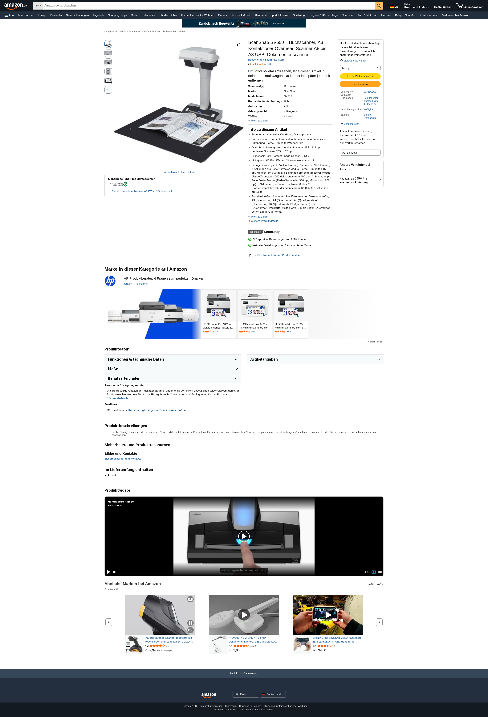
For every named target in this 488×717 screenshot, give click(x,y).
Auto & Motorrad (367, 15)
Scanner (156, 31)
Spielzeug (299, 15)
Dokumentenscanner (174, 31)
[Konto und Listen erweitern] (429, 7)
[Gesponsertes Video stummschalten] (190, 630)
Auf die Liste (349, 152)
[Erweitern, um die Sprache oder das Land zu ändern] (399, 7)
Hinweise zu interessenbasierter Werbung (285, 706)
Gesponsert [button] (373, 341)
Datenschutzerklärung (211, 706)
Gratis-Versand (429, 15)
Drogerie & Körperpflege (323, 15)
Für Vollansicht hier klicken (179, 172)
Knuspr (42, 15)
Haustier (386, 15)
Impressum (231, 706)
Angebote (98, 15)
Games (222, 15)
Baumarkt (261, 15)
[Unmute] (380, 572)
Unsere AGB (190, 706)
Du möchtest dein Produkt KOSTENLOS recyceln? (142, 191)
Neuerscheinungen (77, 15)
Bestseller (56, 15)
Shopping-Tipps (117, 15)
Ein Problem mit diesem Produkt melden (277, 255)
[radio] (108, 44)
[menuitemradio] (374, 572)
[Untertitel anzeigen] (190, 599)
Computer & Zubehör (115, 31)
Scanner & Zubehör (139, 31)
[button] (9, 15)
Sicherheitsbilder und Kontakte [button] (122, 458)
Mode (134, 15)
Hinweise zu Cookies (250, 706)
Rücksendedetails (117, 398)
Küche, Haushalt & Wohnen (197, 15)
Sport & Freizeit (279, 15)
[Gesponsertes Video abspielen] (244, 615)
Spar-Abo (411, 15)
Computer (348, 15)
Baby (398, 15)
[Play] (108, 572)
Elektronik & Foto (241, 15)
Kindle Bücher (169, 15)
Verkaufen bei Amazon (455, 15)
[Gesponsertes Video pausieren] (190, 623)
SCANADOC (370, 92)
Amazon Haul (26, 15)
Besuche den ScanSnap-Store (266, 59)
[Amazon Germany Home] (208, 696)
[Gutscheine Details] (157, 15)
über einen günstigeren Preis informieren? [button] (155, 410)
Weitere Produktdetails (264, 220)
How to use (115, 505)
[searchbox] (209, 5)
